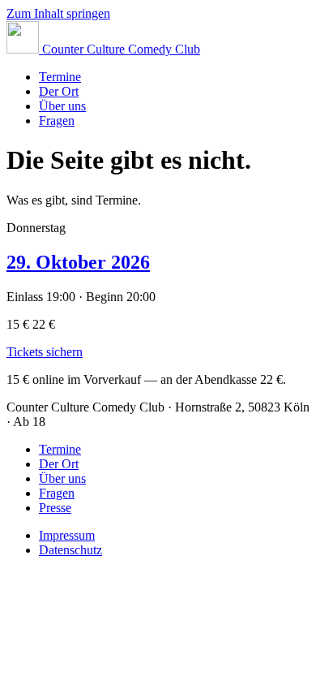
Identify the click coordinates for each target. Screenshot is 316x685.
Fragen (57, 120)
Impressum (67, 535)
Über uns (62, 106)
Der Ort (59, 91)
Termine (60, 77)
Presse (55, 508)
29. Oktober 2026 (78, 262)
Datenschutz (70, 550)
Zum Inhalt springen (58, 13)
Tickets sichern (44, 352)
